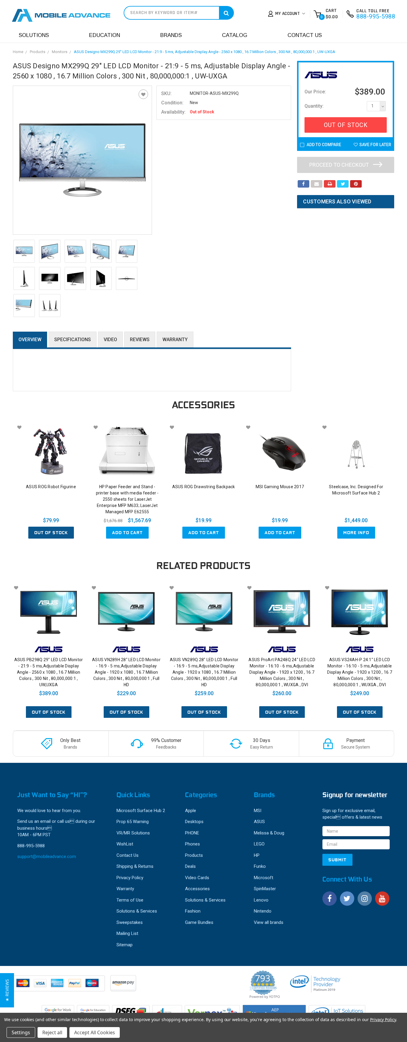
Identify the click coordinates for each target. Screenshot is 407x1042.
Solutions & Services (136, 911)
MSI (257, 810)
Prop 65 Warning (132, 821)
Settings (21, 1032)
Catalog (234, 35)
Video (110, 339)
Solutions (34, 35)
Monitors (59, 52)
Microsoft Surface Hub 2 (140, 810)
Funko (260, 866)
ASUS (259, 821)
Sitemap (124, 944)
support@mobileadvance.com (46, 856)
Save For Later (375, 144)
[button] (7, 990)
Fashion (193, 911)
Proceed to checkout (339, 165)
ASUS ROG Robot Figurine (51, 486)
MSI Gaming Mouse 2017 (280, 486)
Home (18, 52)
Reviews (140, 339)
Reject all (52, 1032)
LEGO (259, 844)
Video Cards (197, 877)
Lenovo (261, 900)
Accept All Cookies (94, 1032)
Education (104, 35)
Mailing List (127, 933)
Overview (29, 339)
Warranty (175, 339)
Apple (190, 810)
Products (37, 52)
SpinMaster (265, 888)
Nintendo (262, 911)
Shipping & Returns (134, 866)
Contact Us (305, 35)
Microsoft (263, 877)
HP (257, 855)
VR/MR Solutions (133, 833)
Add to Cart (127, 533)
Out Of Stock (346, 125)
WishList (124, 844)
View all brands (268, 922)
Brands (171, 35)
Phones (192, 844)
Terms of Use (129, 900)
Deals (190, 866)
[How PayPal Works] (59, 986)
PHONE (192, 833)
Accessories (197, 888)
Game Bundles (199, 922)
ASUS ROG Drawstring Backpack (203, 486)
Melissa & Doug (269, 833)
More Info (356, 533)
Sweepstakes (129, 922)
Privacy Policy (129, 877)
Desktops (194, 821)
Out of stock (51, 533)
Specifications (72, 339)
